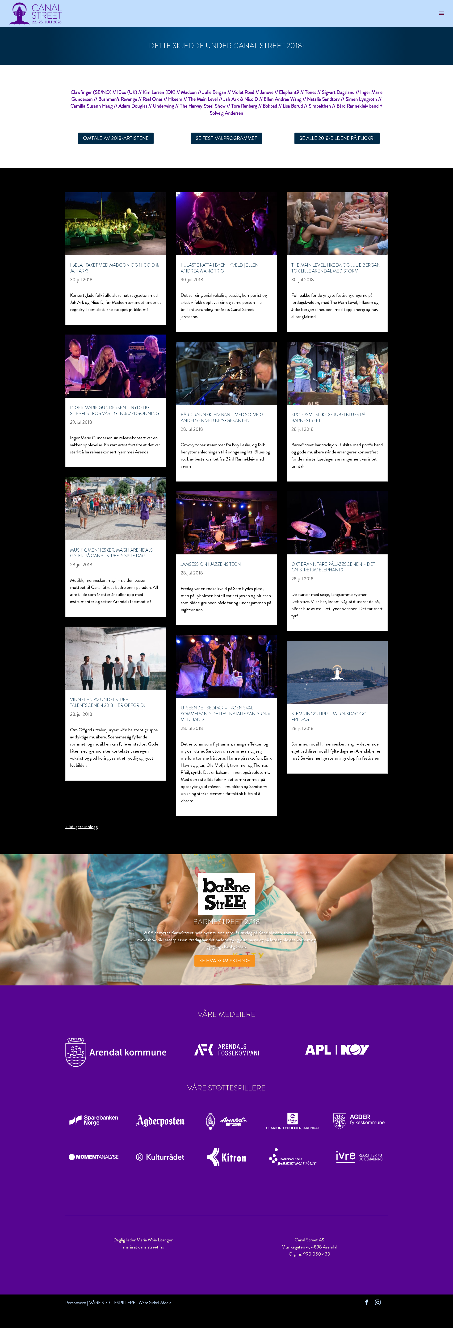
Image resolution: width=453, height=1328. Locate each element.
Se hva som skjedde (224, 960)
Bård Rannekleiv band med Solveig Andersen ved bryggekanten (222, 417)
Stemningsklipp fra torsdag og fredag (328, 717)
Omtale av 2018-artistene (116, 138)
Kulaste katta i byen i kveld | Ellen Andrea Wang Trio (220, 268)
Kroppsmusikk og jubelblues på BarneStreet (328, 417)
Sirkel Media (160, 1302)
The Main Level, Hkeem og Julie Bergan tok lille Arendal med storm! (335, 268)
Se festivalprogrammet (226, 138)
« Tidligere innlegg (81, 826)
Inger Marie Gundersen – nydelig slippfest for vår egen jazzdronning (114, 410)
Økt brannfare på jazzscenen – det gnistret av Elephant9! (333, 567)
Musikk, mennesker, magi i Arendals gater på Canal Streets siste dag (111, 553)
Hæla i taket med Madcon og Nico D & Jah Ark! (114, 268)
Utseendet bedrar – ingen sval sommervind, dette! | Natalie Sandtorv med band (225, 714)
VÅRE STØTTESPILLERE (112, 1302)
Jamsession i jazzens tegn (211, 564)
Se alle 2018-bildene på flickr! (337, 138)
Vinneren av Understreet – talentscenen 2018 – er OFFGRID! (107, 702)
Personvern (75, 1302)
